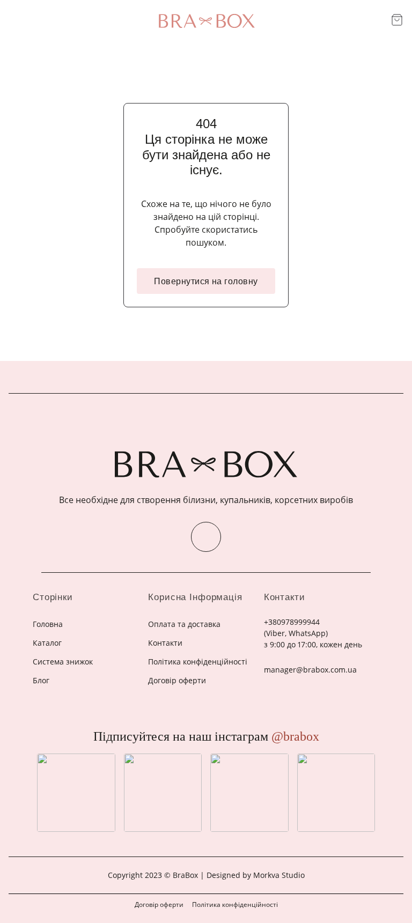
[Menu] (15, 21)
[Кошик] (397, 20)
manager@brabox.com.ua (310, 669)
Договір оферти (159, 904)
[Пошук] (379, 20)
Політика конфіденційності (235, 904)
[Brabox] (206, 21)
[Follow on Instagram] (206, 537)
